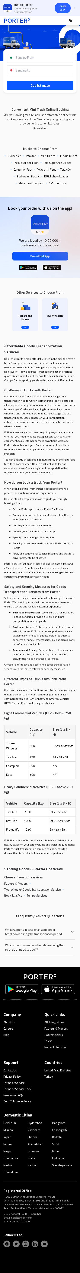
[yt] (44, 1244)
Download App (40, 256)
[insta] (25, 1244)
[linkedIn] (35, 1244)
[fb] (6, 1244)
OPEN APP (63, 8)
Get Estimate (40, 85)
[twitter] (16, 1244)
